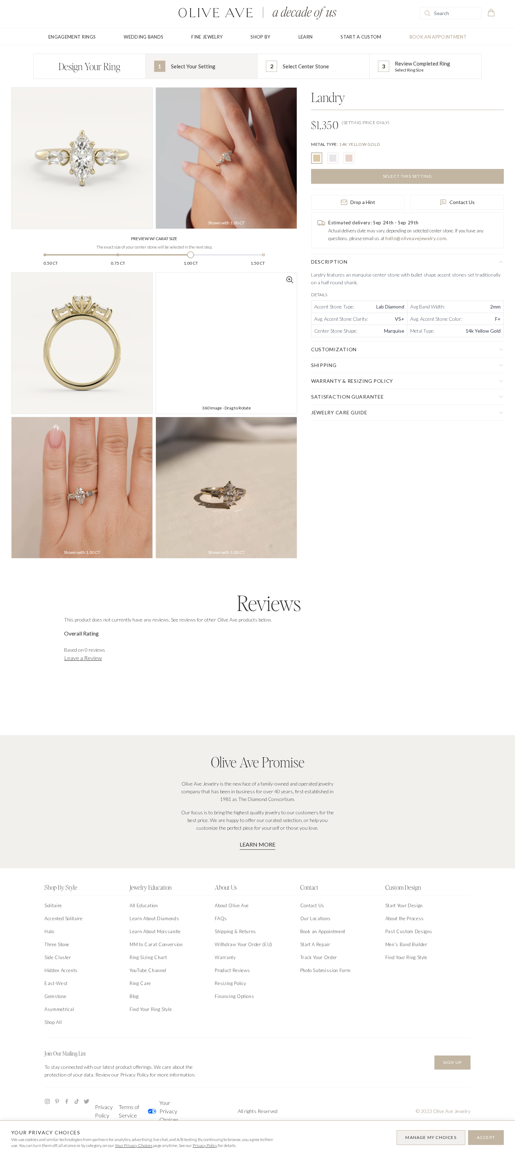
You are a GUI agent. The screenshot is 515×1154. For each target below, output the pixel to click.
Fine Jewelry (206, 37)
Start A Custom (361, 37)
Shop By (260, 37)
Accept (486, 1137)
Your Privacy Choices (169, 1111)
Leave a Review (83, 657)
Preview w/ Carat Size (154, 238)
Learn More (257, 844)
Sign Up (452, 1062)
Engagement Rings (72, 37)
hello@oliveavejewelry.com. (416, 238)
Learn (305, 37)
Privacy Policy (104, 1111)
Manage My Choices (430, 1137)
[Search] (427, 13)
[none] (345, 144)
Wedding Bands (143, 37)
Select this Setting (407, 176)
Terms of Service (129, 1111)
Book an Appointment (438, 37)
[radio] (316, 158)
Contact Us (462, 202)
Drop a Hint (362, 202)
